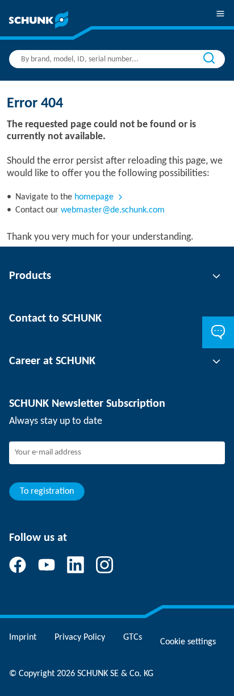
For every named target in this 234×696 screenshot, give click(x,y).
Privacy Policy (80, 637)
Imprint (22, 637)
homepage (94, 197)
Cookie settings (188, 642)
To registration (47, 491)
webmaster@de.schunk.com (113, 210)
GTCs (132, 637)
